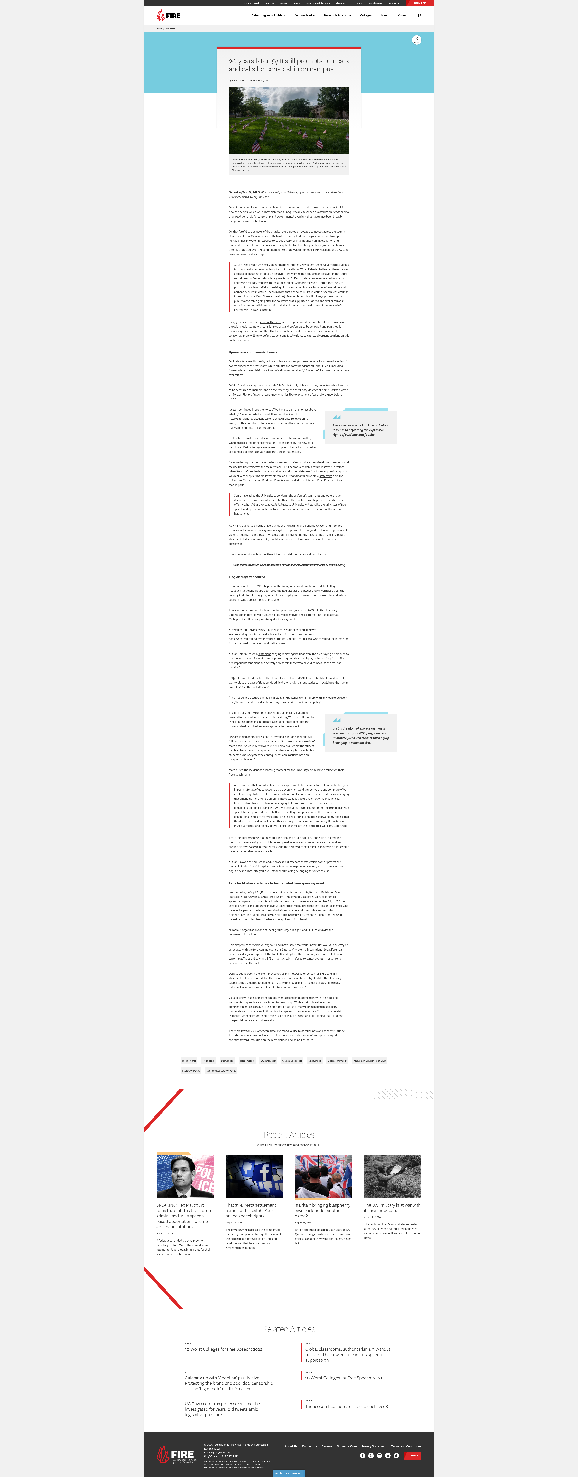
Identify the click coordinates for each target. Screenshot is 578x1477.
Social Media (315, 1060)
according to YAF (305, 610)
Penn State (300, 278)
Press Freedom (247, 1060)
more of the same (270, 322)
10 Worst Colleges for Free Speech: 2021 (343, 1377)
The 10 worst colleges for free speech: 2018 (346, 1406)
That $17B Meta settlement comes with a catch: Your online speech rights (250, 1210)
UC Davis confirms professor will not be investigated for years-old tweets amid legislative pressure (222, 1409)
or (315, 595)
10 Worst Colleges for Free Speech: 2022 (223, 1349)
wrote (298, 949)
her (258, 443)
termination (268, 443)
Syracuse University (337, 1060)
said (330, 192)
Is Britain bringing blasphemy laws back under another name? (322, 1210)
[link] (169, 15)
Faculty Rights (189, 1060)
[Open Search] (419, 15)
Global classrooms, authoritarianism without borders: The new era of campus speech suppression (347, 1354)
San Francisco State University (221, 1070)
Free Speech (208, 1060)
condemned (262, 713)
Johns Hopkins (312, 296)
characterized (289, 906)
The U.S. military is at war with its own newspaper (392, 1207)
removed (322, 595)
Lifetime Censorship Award (304, 467)
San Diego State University (254, 265)
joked (297, 236)
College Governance (292, 1060)
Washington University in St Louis (369, 1060)
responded (246, 722)
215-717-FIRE (230, 1456)
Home (159, 28)
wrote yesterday (248, 526)
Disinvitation (227, 1060)
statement (326, 476)
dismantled (307, 595)
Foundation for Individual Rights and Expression (240, 1444)
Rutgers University (191, 1070)
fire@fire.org (211, 1456)
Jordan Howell (239, 80)
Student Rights (268, 1060)
